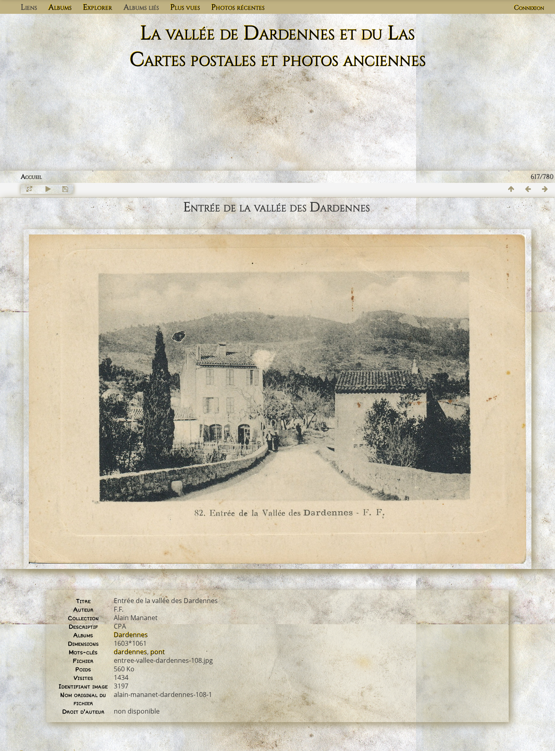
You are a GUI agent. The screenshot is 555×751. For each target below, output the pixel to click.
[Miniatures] (511, 189)
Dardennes (131, 634)
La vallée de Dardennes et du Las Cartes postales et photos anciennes (278, 46)
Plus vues (185, 7)
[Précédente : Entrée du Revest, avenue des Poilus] (528, 189)
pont (157, 651)
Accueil (31, 176)
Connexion (529, 7)
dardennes (130, 651)
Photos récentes (237, 7)
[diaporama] (47, 189)
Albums (60, 7)
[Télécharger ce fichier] (65, 189)
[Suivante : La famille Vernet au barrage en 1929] (545, 189)
